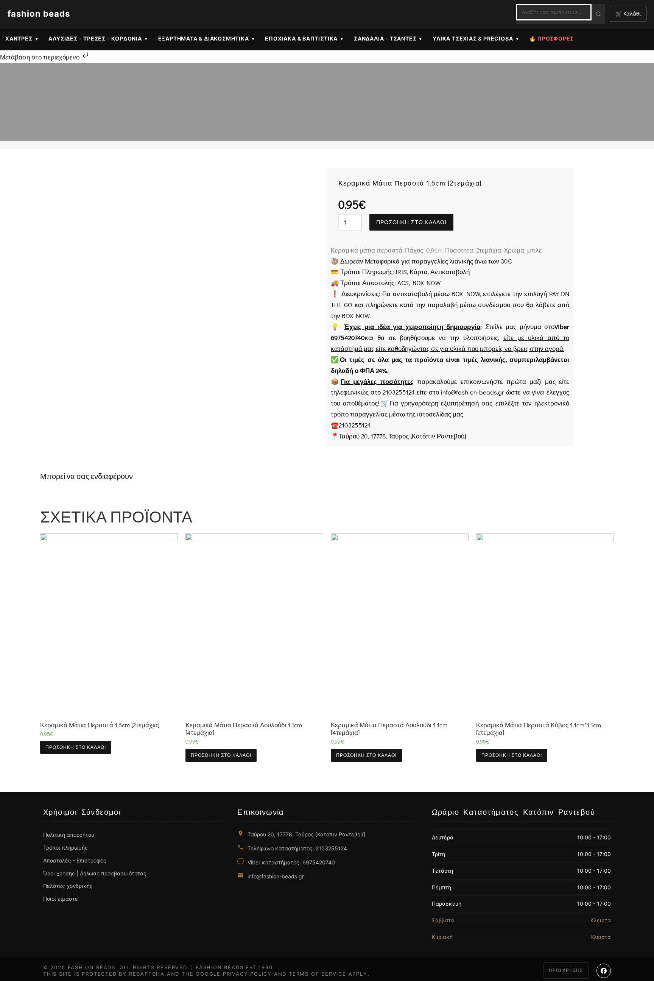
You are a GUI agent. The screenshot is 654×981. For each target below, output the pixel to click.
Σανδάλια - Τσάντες (385, 38)
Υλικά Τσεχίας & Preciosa (473, 38)
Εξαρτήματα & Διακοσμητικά (203, 38)
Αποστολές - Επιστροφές (74, 860)
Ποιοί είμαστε (60, 898)
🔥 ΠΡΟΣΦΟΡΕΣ (551, 38)
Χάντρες (19, 38)
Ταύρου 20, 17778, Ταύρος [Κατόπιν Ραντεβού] (306, 834)
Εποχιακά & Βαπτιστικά (301, 38)
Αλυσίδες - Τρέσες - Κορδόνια (95, 38)
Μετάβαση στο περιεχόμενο (40, 57)
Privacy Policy (247, 974)
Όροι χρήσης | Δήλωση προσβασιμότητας (94, 873)
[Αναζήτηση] (598, 14)
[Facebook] (603, 971)
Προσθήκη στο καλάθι (411, 222)
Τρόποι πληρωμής (65, 847)
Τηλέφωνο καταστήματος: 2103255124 (297, 848)
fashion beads (39, 14)
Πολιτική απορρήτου (68, 834)
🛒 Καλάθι (628, 13)
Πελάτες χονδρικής (68, 886)
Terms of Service (317, 974)
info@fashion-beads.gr (276, 876)
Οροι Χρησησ (566, 970)
